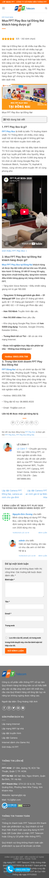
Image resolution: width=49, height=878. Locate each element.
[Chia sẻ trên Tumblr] (36, 423)
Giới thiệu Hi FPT (10, 747)
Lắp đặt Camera (9, 738)
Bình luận (43, 533)
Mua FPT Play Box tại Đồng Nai (17, 264)
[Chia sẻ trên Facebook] (17, 423)
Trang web (10, 625)
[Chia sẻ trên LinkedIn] (31, 423)
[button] (3, 8)
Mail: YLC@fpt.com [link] (11, 799)
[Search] (46, 8)
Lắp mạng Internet (11, 724)
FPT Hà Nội (7, 776)
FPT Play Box (7, 17)
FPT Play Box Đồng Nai (25, 435)
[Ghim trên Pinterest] (27, 423)
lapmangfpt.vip (18, 795)
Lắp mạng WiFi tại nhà (13, 728)
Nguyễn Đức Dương (22, 514)
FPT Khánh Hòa (9, 784)
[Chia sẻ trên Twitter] (22, 423)
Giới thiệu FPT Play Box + (14, 251)
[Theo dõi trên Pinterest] (23, 708)
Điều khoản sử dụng (34, 857)
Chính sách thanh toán (25, 859)
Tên (7, 602)
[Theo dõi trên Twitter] (13, 708)
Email (8, 613)
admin (22, 540)
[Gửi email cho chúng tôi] (18, 708)
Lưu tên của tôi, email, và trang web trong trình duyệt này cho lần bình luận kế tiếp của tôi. (23, 642)
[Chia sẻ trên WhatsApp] (13, 423)
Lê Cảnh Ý (22, 448)
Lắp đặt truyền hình (11, 733)
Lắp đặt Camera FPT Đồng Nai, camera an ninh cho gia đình (12, 494)
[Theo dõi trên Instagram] (9, 708)
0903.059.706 (23, 869)
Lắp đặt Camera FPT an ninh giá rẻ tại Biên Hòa (36, 494)
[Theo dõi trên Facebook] (4, 708)
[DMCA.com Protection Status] (24, 805)
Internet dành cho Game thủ (16, 742)
